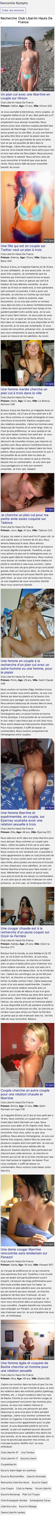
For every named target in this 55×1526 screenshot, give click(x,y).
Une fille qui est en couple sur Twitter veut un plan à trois (23, 248)
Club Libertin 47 (9, 1452)
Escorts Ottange (28, 1506)
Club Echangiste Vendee (14, 1500)
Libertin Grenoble (36, 1476)
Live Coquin (7, 1488)
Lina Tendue (27, 1452)
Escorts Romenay (10, 1494)
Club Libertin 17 (9, 1458)
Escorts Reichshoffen (12, 1476)
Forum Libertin (43, 1488)
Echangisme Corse (40, 1500)
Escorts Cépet (39, 1482)
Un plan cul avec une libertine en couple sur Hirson (25, 96)
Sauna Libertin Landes (13, 1512)
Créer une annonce (13, 10)
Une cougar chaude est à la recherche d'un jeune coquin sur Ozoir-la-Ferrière (25, 932)
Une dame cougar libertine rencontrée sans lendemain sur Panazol (24, 1253)
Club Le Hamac (24, 1488)
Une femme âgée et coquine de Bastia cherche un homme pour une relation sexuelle (24, 1367)
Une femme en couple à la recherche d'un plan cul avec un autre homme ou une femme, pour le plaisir (26, 666)
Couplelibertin (8, 1464)
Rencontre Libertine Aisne (15, 1482)
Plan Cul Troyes (31, 1494)
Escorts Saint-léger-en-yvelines (18, 1470)
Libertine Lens (8, 1506)
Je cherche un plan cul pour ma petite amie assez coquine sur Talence (24, 519)
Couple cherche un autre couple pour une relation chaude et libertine (25, 1094)
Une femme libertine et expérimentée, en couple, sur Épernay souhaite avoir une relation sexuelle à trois (23, 818)
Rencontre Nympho (14, 3)
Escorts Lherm (28, 1458)
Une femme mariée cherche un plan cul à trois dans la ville (24, 391)
